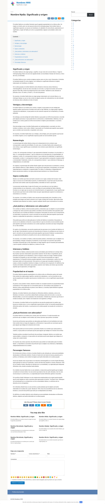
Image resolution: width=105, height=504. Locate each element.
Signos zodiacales (20, 48)
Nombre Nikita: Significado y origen (22, 416)
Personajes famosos (20, 62)
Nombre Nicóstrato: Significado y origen (22, 427)
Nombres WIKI (23, 2)
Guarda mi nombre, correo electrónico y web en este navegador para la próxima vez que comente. (37, 479)
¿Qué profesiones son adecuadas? (24, 59)
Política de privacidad (18, 492)
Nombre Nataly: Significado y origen (51, 426)
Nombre (13, 454)
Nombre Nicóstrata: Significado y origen (22, 438)
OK (81, 502)
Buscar (73, 12)
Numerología (18, 46)
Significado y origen (20, 40)
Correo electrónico (34, 454)
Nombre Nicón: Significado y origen (51, 437)
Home (12, 11)
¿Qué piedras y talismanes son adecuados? (26, 51)
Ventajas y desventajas (21, 43)
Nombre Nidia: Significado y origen (50, 416)
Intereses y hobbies (20, 54)
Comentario (14, 459)
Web (48, 454)
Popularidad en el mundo (21, 57)
